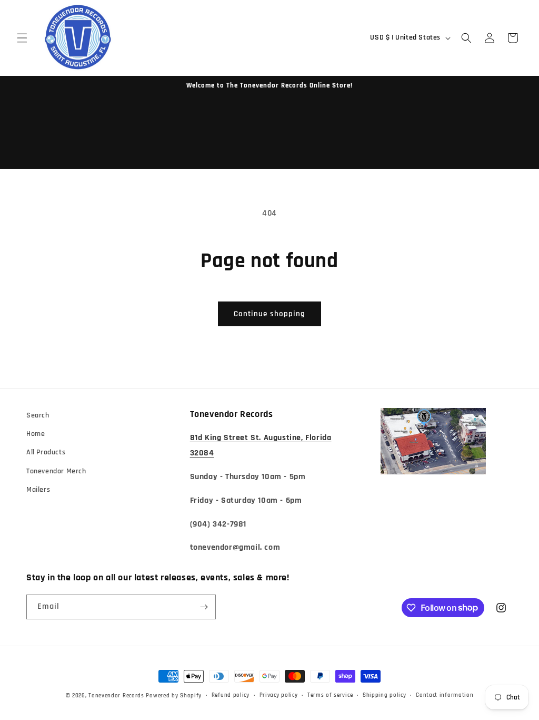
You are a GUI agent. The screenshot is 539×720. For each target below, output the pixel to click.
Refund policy (230, 695)
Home (35, 434)
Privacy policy (278, 695)
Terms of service (330, 695)
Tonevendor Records (116, 695)
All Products (45, 452)
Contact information (444, 695)
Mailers (38, 489)
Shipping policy (384, 695)
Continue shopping (269, 314)
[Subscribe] (203, 607)
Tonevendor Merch (56, 471)
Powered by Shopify (174, 695)
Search (37, 415)
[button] (22, 38)
